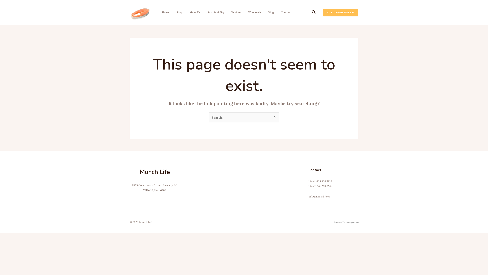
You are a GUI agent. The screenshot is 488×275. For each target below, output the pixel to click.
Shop (179, 12)
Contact (286, 12)
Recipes (236, 12)
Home (165, 12)
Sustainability (215, 12)
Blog (271, 12)
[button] (314, 12)
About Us (194, 12)
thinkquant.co (352, 222)
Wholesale (254, 12)
